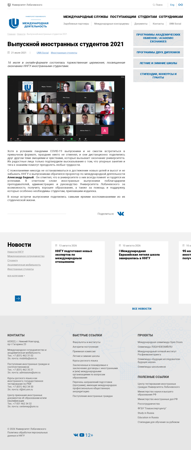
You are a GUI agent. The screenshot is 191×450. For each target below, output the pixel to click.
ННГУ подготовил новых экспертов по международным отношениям (73, 256)
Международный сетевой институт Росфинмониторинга (157, 353)
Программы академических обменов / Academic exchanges (158, 38)
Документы (140, 23)
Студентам (147, 17)
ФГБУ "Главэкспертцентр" (152, 408)
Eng (172, 4)
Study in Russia (146, 413)
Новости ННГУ (15, 251)
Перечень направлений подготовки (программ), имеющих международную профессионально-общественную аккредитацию (95, 387)
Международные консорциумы (111, 23)
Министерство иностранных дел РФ (158, 399)
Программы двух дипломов (158, 52)
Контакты (158, 23)
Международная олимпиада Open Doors (160, 342)
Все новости (141, 308)
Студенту (12, 260)
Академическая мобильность (24, 264)
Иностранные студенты (64, 52)
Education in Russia (148, 417)
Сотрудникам (171, 17)
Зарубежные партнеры (76, 23)
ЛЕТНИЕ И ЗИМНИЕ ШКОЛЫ (158, 63)
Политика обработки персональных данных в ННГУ (27, 434)
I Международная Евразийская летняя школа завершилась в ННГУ (139, 254)
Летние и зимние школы (86, 356)
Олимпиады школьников (152, 366)
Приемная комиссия (84, 351)
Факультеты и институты (86, 342)
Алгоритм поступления (85, 346)
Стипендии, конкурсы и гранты (158, 75)
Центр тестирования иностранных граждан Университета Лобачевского (159, 385)
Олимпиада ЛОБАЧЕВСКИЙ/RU (155, 346)
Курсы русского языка (85, 360)
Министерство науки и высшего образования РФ (155, 393)
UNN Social (175, 23)
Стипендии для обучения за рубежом (158, 422)
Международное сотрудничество (25, 256)
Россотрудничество (149, 403)
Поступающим (123, 17)
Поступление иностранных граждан (93, 396)
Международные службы (85, 17)
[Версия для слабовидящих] (180, 4)
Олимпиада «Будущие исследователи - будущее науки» (159, 361)
